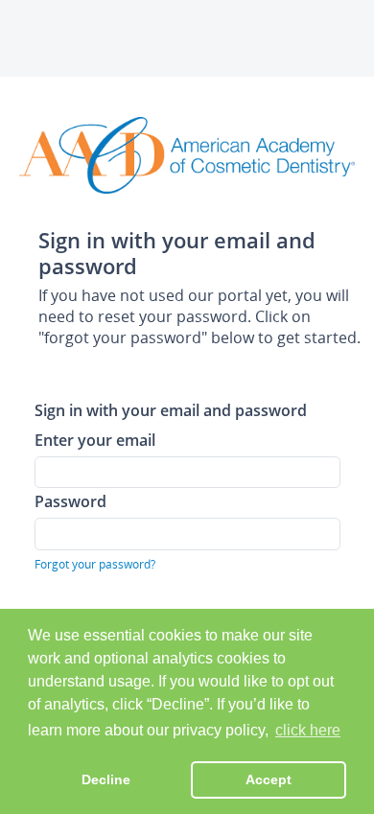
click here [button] (307, 730)
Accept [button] (268, 779)
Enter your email (95, 440)
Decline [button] (106, 779)
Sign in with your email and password (171, 410)
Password (70, 501)
